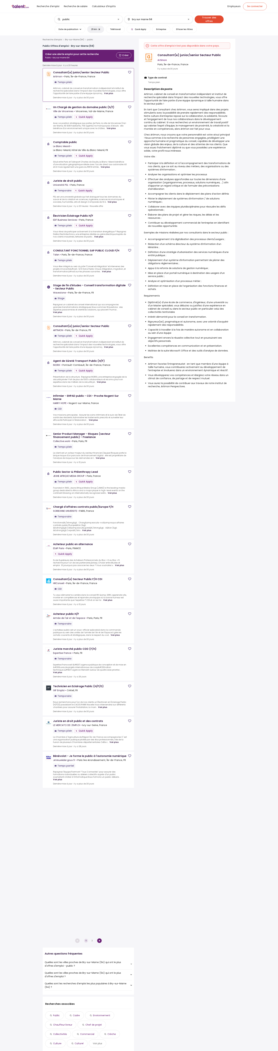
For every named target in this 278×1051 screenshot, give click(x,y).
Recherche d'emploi (52, 40)
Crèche (111, 1034)
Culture (57, 1043)
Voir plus (108, 93)
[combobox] (88, 19)
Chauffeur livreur (62, 1024)
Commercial (87, 1034)
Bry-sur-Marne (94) (74, 40)
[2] (99, 940)
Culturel (79, 1043)
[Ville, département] (156, 19)
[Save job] (129, 72)
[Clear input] (118, 19)
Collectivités (60, 1034)
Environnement (101, 1015)
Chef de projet (93, 1024)
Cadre (76, 1015)
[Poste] (86, 19)
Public (56, 1015)
